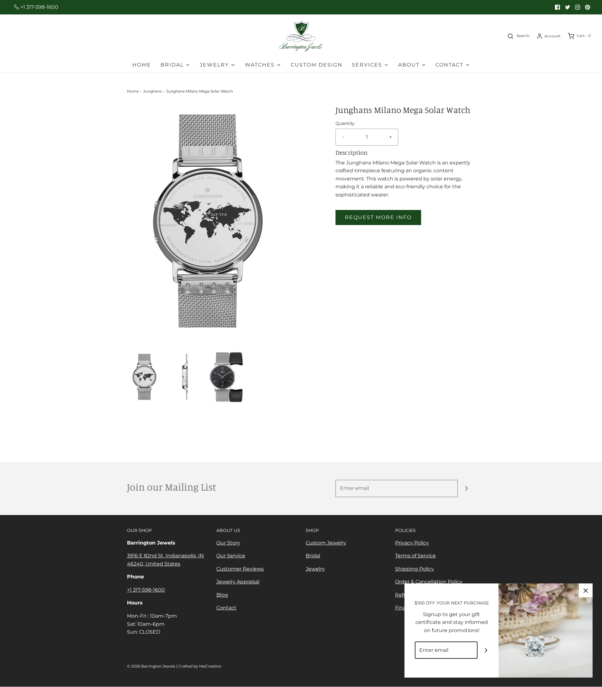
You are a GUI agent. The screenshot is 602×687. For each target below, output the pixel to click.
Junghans (152, 91)
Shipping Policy (414, 569)
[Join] (466, 488)
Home (141, 65)
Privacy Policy (412, 543)
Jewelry (315, 569)
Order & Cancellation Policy (428, 582)
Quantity (345, 123)
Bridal (313, 556)
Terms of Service (415, 556)
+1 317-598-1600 (38, 7)
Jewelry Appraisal (237, 582)
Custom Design (316, 65)
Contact (226, 608)
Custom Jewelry (326, 543)
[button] (144, 377)
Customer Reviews (240, 569)
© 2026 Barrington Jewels (151, 666)
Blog (222, 595)
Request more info (378, 217)
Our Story (228, 543)
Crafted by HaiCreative (199, 666)
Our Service (230, 556)
